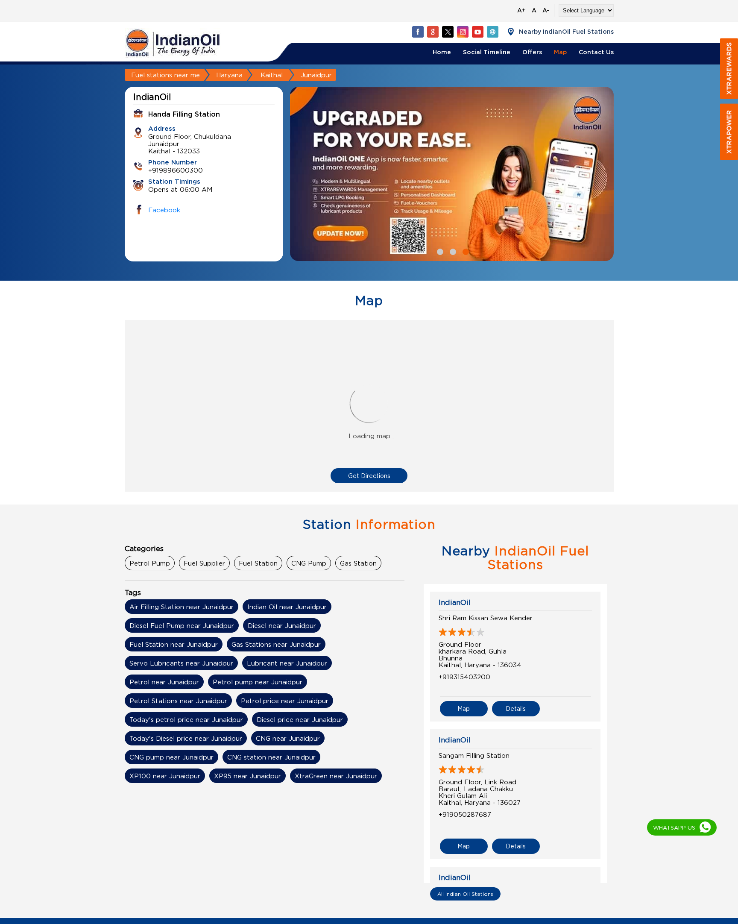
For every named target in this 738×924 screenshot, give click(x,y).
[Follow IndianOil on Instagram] (462, 32)
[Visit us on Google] (432, 32)
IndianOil (455, 602)
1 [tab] (439, 251)
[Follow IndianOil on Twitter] (447, 32)
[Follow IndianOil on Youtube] (477, 32)
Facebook (164, 209)
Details (516, 708)
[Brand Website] (492, 32)
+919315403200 (464, 676)
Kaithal (272, 74)
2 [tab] (452, 251)
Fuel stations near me (165, 74)
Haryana (229, 74)
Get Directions (369, 475)
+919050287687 (465, 814)
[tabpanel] (452, 174)
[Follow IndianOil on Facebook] (417, 32)
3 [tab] (465, 251)
